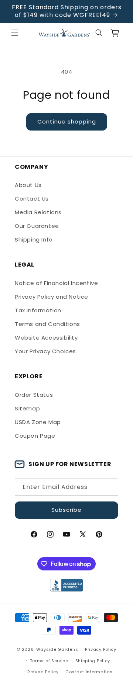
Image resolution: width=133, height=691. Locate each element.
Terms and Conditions (47, 324)
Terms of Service (49, 661)
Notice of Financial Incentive (56, 283)
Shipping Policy (92, 661)
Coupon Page (35, 436)
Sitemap (27, 408)
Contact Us (32, 198)
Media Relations (38, 212)
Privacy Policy (100, 649)
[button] (15, 33)
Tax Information (38, 310)
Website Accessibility (46, 337)
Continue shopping (66, 121)
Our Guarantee (37, 226)
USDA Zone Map (38, 422)
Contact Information (88, 672)
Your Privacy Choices (45, 351)
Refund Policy (42, 672)
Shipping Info (34, 239)
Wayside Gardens (57, 649)
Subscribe (66, 510)
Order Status (34, 395)
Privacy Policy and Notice (51, 297)
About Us (28, 185)
